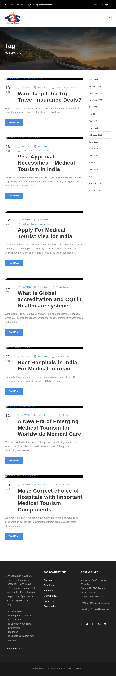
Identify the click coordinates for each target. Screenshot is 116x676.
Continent (49, 580)
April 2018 (93, 169)
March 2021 (94, 128)
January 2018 (95, 190)
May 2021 (93, 114)
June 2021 (93, 107)
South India (50, 606)
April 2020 (93, 156)
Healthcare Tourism (29, 150)
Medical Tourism (70, 87)
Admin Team (43, 87)
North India (49, 590)
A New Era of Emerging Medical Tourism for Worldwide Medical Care (49, 427)
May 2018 (93, 162)
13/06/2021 (26, 87)
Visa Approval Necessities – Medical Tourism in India (46, 163)
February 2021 (95, 135)
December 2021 (96, 93)
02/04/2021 (26, 220)
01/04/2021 (26, 287)
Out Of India (50, 596)
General (59, 87)
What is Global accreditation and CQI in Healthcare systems (50, 299)
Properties (49, 601)
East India (49, 585)
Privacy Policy (14, 648)
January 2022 (95, 86)
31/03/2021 (26, 415)
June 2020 (93, 142)
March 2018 (94, 176)
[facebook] (84, 4)
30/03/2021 (26, 485)
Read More (14, 122)
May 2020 (93, 149)
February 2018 (95, 183)
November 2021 (96, 100)
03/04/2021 (26, 146)
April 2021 (93, 121)
